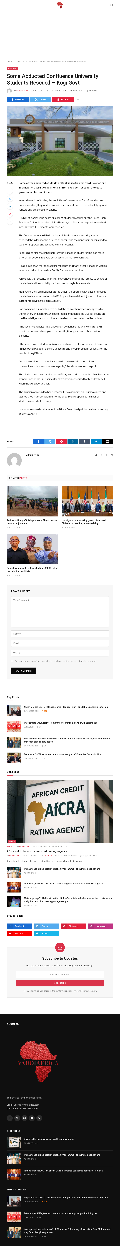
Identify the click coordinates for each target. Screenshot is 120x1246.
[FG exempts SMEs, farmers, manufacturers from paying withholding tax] (14, 726)
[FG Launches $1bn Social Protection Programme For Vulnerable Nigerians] (14, 872)
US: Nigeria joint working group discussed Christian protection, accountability (84, 522)
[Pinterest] (10, 214)
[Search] (111, 5)
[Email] (10, 222)
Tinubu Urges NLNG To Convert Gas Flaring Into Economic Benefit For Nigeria (63, 883)
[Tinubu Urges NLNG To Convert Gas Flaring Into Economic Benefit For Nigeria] (14, 887)
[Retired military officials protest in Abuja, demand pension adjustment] (32, 501)
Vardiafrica (22, 91)
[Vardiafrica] (60, 5)
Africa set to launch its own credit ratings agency (37, 851)
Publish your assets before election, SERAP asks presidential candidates (32, 569)
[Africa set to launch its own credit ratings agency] (60, 811)
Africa (12, 841)
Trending (12, 69)
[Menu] (9, 5)
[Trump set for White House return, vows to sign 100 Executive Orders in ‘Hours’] (14, 758)
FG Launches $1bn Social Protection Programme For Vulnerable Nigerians (62, 869)
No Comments (78, 91)
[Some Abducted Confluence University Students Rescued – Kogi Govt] (60, 141)
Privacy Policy (79, 991)
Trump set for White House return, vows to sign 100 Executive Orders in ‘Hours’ (64, 754)
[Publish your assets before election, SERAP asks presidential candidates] (32, 549)
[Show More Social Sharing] (78, 99)
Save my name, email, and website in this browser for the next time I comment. (55, 661)
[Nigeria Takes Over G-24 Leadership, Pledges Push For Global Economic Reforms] (14, 710)
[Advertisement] (60, 35)
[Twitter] (10, 199)
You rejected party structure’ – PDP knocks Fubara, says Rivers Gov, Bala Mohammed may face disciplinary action (67, 740)
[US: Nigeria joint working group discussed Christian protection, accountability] (87, 501)
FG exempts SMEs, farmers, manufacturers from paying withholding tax (60, 723)
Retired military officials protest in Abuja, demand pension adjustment (32, 522)
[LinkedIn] (10, 206)
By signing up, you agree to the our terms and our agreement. (61, 991)
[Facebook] (10, 191)
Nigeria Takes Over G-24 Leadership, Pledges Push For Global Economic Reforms (66, 707)
